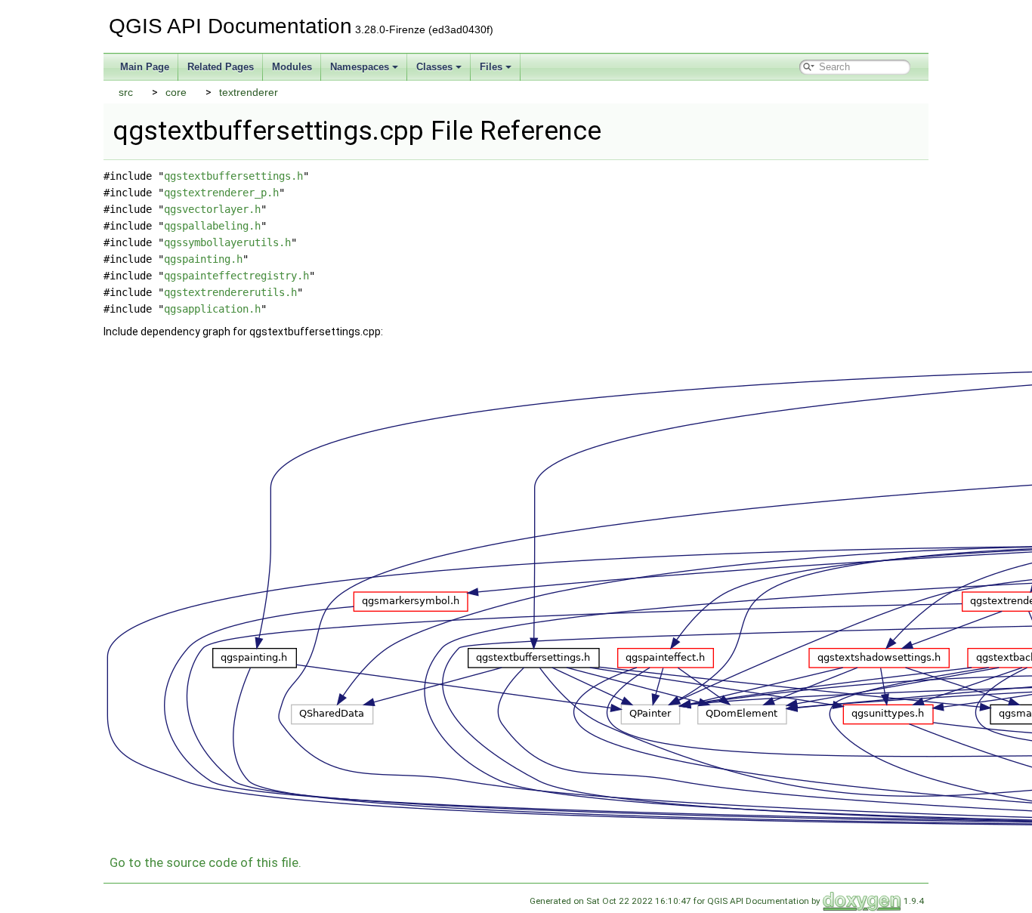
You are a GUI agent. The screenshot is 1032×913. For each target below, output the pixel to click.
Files (491, 66)
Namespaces (359, 66)
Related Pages (220, 66)
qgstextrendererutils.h (230, 292)
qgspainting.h (203, 259)
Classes (434, 66)
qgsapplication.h (212, 309)
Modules (292, 66)
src (126, 92)
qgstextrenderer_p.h (221, 193)
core (176, 92)
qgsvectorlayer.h (212, 209)
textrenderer (248, 92)
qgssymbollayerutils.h (227, 242)
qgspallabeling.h (212, 226)
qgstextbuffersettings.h (233, 176)
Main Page (144, 66)
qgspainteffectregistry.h (236, 276)
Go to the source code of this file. (205, 862)
